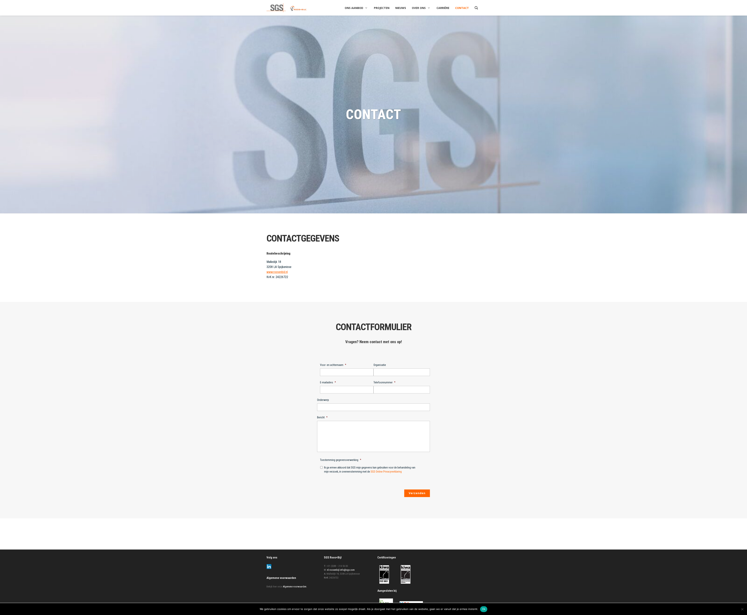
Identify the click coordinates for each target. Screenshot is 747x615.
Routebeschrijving (278, 253)
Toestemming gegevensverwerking (340, 459)
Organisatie (380, 364)
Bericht (322, 417)
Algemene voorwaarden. (295, 586)
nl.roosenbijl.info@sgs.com (341, 569)
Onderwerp (323, 399)
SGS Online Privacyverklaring (386, 471)
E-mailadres (328, 382)
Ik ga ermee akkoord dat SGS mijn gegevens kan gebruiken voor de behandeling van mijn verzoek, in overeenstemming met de (369, 469)
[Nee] (742, 609)
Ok (484, 609)
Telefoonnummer (384, 382)
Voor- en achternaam (333, 364)
